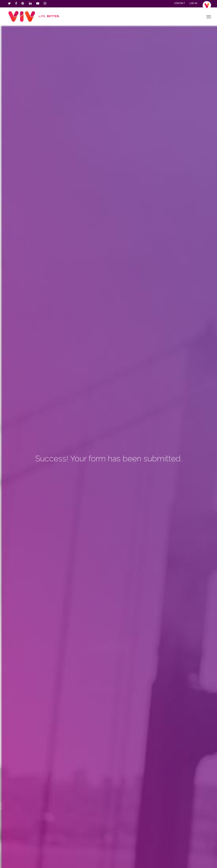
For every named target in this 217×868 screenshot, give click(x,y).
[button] (208, 16)
